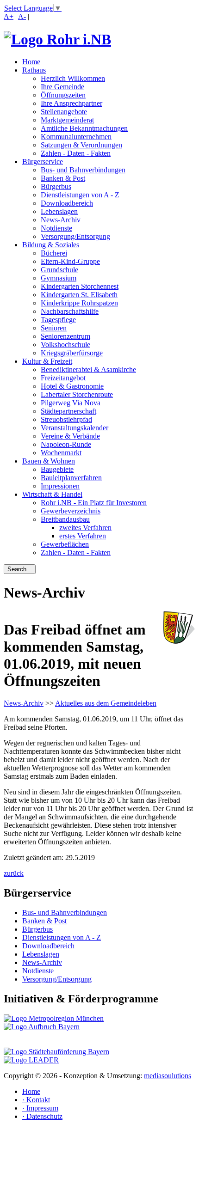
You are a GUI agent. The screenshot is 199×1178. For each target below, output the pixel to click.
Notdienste (56, 228)
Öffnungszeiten (63, 95)
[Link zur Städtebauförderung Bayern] (56, 1052)
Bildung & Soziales (50, 245)
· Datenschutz (42, 1116)
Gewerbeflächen (65, 544)
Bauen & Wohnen (48, 461)
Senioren (54, 328)
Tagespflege (58, 319)
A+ (8, 16)
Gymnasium (58, 278)
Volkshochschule (65, 344)
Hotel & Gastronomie (72, 386)
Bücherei (54, 253)
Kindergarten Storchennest (79, 286)
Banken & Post (63, 178)
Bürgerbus (56, 186)
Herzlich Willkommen (73, 78)
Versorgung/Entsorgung (75, 236)
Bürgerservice (42, 161)
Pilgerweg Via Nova (70, 403)
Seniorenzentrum (65, 336)
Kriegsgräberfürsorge (72, 353)
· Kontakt (36, 1100)
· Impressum (40, 1108)
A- (22, 16)
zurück (14, 873)
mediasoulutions (167, 1076)
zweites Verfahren (85, 527)
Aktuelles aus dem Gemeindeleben (105, 703)
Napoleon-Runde (66, 444)
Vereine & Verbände (70, 436)
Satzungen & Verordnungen (81, 145)
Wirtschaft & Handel (52, 494)
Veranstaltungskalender (74, 428)
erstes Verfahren (82, 536)
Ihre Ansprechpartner (71, 103)
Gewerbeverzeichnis (70, 511)
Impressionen (60, 486)
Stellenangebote (64, 112)
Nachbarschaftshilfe (70, 311)
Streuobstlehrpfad (66, 419)
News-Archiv (61, 220)
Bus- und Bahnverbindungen (83, 170)
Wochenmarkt (61, 453)
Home (31, 62)
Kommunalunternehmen (76, 136)
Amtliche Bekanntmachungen (84, 128)
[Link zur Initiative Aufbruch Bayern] (42, 1027)
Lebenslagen (59, 211)
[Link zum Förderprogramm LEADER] (31, 1060)
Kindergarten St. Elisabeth (79, 295)
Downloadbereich (67, 203)
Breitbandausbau (65, 519)
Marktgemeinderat (67, 120)
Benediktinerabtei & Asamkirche (88, 369)
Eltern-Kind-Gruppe (70, 261)
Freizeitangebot (63, 378)
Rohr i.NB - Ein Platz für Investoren (94, 503)
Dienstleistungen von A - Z (80, 195)
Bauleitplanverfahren (71, 478)
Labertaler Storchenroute (77, 394)
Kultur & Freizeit (47, 361)
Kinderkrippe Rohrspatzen (79, 303)
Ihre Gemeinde (62, 87)
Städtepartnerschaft (68, 411)
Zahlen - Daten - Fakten (76, 153)
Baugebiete (57, 469)
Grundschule (59, 270)
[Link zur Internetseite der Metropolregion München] (54, 1018)
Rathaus (34, 70)
